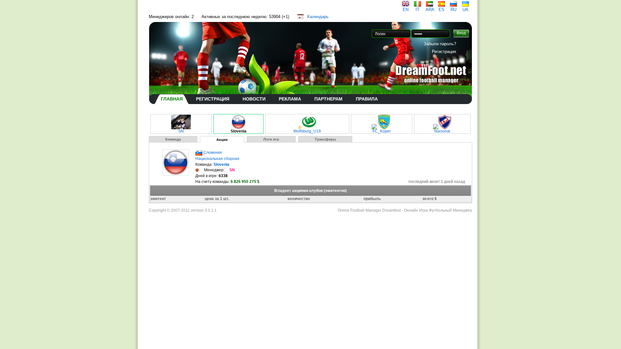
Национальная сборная (217, 159)
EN (406, 9)
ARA (430, 9)
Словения (212, 152)
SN (181, 131)
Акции (222, 140)
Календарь (318, 16)
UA (465, 9)
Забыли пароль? (440, 43)
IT (417, 9)
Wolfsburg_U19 (307, 131)
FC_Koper (382, 131)
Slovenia (238, 131)
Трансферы (325, 139)
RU (453, 9)
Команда (173, 139)
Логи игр (271, 139)
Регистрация (444, 51)
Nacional (442, 131)
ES (441, 9)
